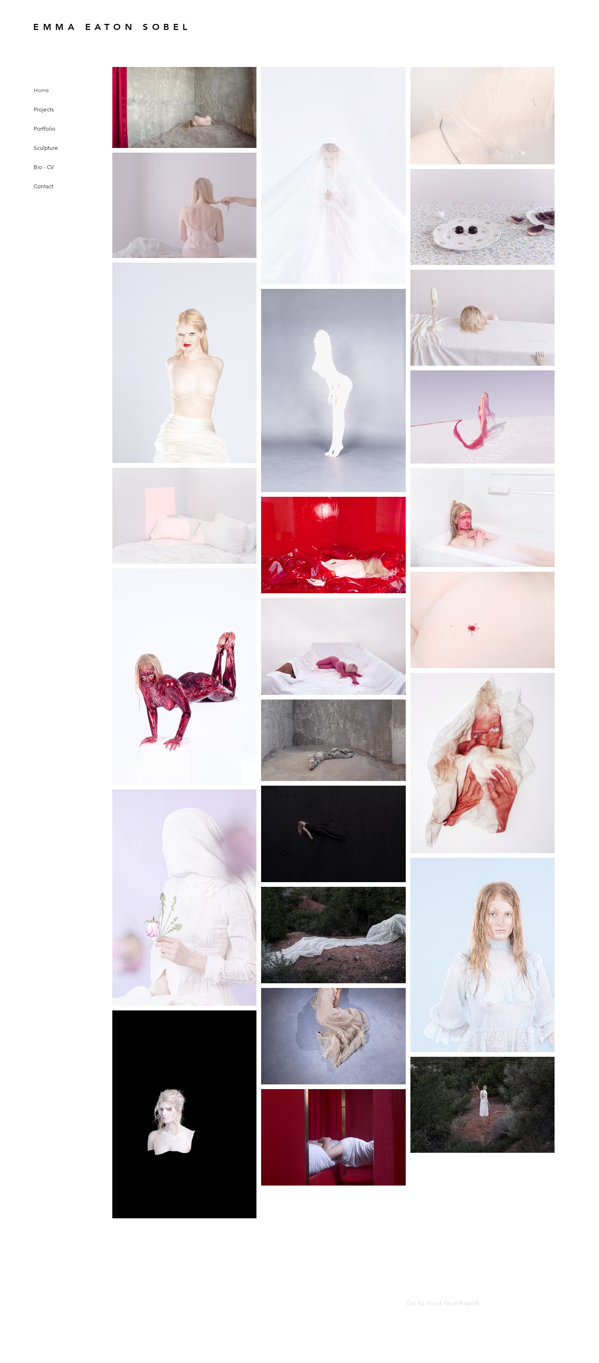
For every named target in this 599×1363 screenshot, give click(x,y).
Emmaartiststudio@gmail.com (205, 1267)
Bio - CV (44, 166)
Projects (44, 109)
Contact (43, 186)
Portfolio (44, 128)
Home (41, 90)
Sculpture (46, 147)
